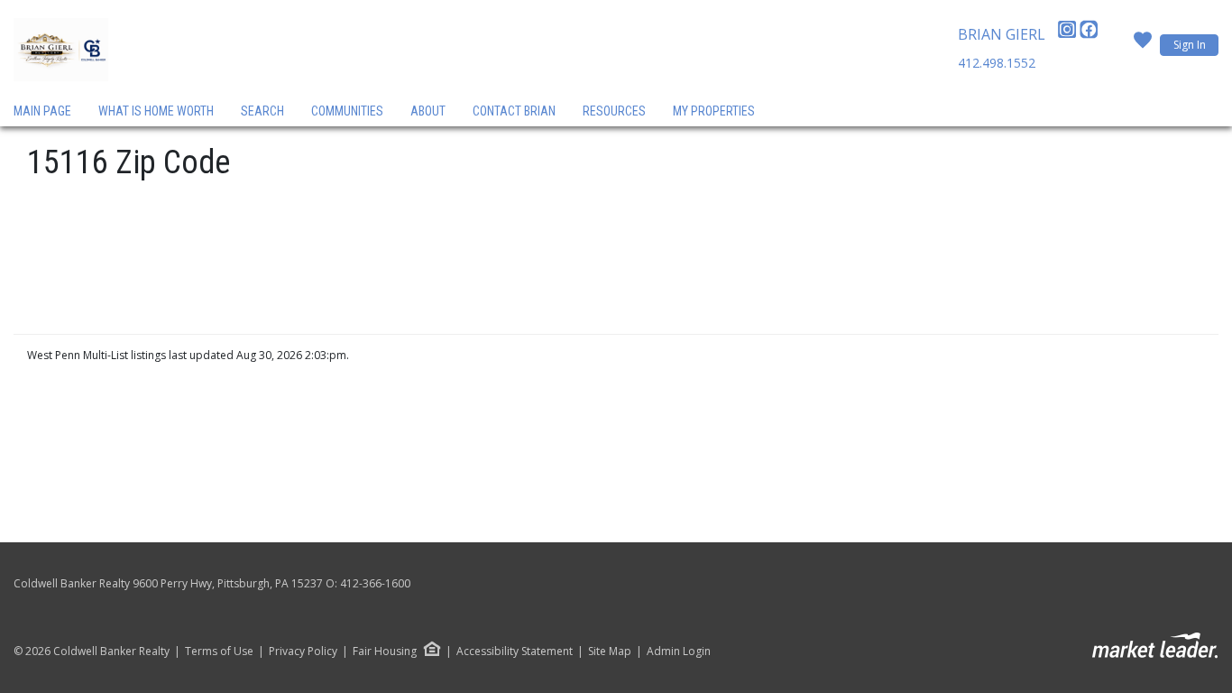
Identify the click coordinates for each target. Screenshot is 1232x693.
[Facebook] (1089, 34)
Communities (347, 111)
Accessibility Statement (514, 651)
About (428, 111)
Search (262, 111)
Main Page (42, 111)
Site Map (609, 651)
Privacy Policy (303, 651)
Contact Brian (514, 111)
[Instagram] (1069, 34)
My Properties (714, 111)
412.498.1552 (996, 62)
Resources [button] (614, 111)
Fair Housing (385, 651)
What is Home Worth (156, 111)
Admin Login (679, 651)
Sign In (1189, 44)
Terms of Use (219, 651)
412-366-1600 (375, 583)
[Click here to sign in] (1143, 45)
